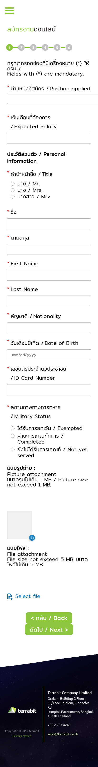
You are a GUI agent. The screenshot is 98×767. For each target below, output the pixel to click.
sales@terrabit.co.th (63, 734)
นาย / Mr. (28, 184)
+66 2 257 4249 (59, 725)
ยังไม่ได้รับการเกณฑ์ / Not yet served (52, 452)
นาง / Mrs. (29, 190)
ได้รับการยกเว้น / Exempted (50, 428)
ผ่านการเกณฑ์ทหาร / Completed (40, 439)
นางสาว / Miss (34, 196)
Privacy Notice (22, 736)
